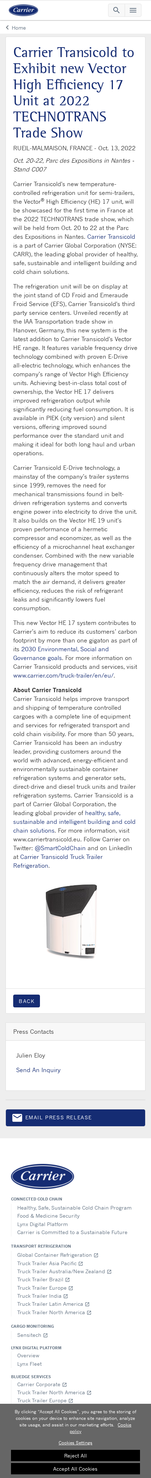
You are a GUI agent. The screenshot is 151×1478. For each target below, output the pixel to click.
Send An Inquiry (38, 1070)
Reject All (75, 1455)
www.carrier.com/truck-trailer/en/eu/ (63, 675)
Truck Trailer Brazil (43, 1279)
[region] (75, 1441)
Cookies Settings (75, 1442)
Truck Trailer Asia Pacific (50, 1263)
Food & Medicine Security (48, 1216)
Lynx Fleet (29, 1364)
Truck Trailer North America (54, 1312)
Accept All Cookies (75, 1469)
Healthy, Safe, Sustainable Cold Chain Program (74, 1207)
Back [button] (26, 1001)
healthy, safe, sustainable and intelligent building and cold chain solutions (74, 821)
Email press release (51, 1119)
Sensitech (32, 1335)
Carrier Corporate (42, 1384)
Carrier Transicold (111, 236)
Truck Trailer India (42, 1296)
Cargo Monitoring (32, 1326)
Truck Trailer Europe (45, 1288)
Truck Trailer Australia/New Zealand (64, 1271)
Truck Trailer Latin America (53, 1304)
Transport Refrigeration (41, 1246)
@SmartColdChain (60, 848)
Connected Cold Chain (36, 1199)
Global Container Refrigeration (58, 1255)
